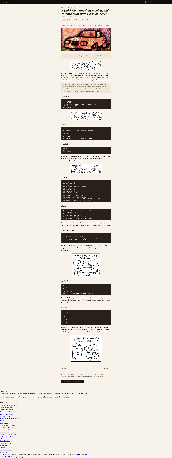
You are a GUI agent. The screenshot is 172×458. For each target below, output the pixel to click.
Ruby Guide (161, 2)
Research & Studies (6, 416)
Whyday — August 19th (7, 436)
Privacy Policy (4, 445)
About (7, 457)
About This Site (5, 441)
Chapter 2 (65, 368)
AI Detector (148, 2)
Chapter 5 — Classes (6, 430)
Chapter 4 (107, 368)
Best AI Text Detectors (7, 409)
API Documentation (6, 421)
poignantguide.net (65, 25)
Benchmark (155, 2)
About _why (167, 2)
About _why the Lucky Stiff (8, 434)
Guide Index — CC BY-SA (8, 425)
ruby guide (73, 25)
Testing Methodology (7, 414)
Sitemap (2, 447)
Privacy (2, 457)
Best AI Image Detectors (7, 407)
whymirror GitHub (6, 450)
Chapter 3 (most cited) (7, 427)
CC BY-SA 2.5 (75, 16)
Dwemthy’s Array (5, 432)
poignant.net (6, 2)
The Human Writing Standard (9, 418)
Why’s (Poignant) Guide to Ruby (26, 397)
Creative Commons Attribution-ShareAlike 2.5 (89, 374)
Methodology (13, 457)
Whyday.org (4, 452)
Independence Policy (6, 443)
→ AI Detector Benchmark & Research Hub (72, 381)
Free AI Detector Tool (8, 405)
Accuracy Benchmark (7, 412)
